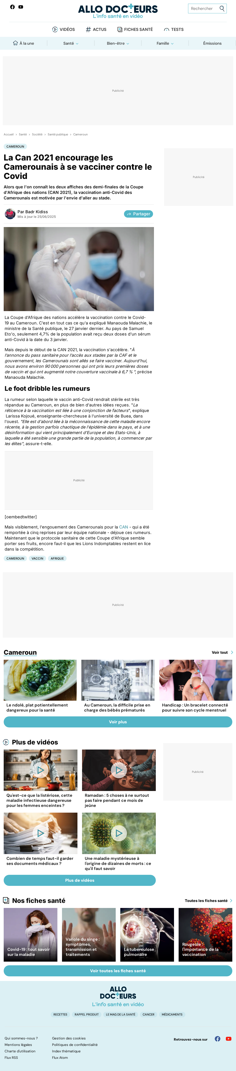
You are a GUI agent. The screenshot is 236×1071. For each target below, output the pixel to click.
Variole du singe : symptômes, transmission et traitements (83, 947)
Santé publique (58, 134)
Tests (177, 29)
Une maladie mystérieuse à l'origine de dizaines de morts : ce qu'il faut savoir (118, 863)
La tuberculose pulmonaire (139, 952)
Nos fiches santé (38, 900)
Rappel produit (87, 1014)
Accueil (9, 134)
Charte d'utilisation (20, 1051)
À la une (27, 43)
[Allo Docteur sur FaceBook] (12, 7)
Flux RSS (11, 1057)
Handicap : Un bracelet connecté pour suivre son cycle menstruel (195, 707)
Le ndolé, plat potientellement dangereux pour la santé (37, 707)
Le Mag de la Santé (120, 1014)
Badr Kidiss (36, 211)
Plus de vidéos (35, 742)
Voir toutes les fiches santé (118, 971)
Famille (163, 43)
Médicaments (172, 1014)
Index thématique (66, 1051)
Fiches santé (138, 29)
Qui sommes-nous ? (21, 1038)
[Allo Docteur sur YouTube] (228, 1038)
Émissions (212, 43)
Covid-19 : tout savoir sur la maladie (28, 952)
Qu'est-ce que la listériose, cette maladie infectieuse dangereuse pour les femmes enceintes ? (39, 800)
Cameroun (80, 134)
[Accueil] (118, 996)
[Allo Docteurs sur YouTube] (20, 7)
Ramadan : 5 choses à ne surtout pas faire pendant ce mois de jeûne (117, 800)
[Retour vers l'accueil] (118, 11)
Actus (99, 29)
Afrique (57, 558)
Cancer (148, 1014)
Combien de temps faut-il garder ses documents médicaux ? (39, 861)
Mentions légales (18, 1044)
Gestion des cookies (69, 1038)
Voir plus (118, 722)
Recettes (60, 1014)
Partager (141, 213)
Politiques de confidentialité (75, 1044)
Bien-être (116, 43)
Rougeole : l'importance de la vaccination (200, 949)
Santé (68, 43)
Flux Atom (60, 1057)
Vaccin (37, 558)
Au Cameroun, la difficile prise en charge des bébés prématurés (117, 707)
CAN (123, 527)
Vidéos (67, 29)
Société (37, 134)
